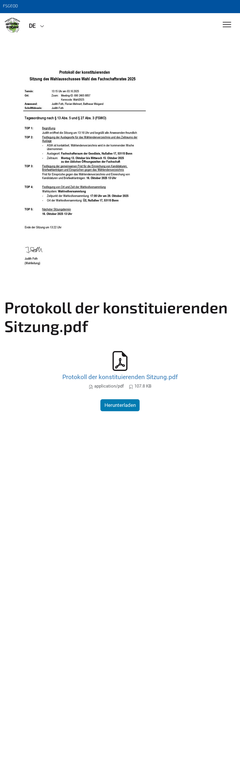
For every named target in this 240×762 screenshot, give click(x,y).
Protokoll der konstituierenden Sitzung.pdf (120, 377)
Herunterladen (120, 405)
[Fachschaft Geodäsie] (12, 25)
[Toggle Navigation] (227, 25)
